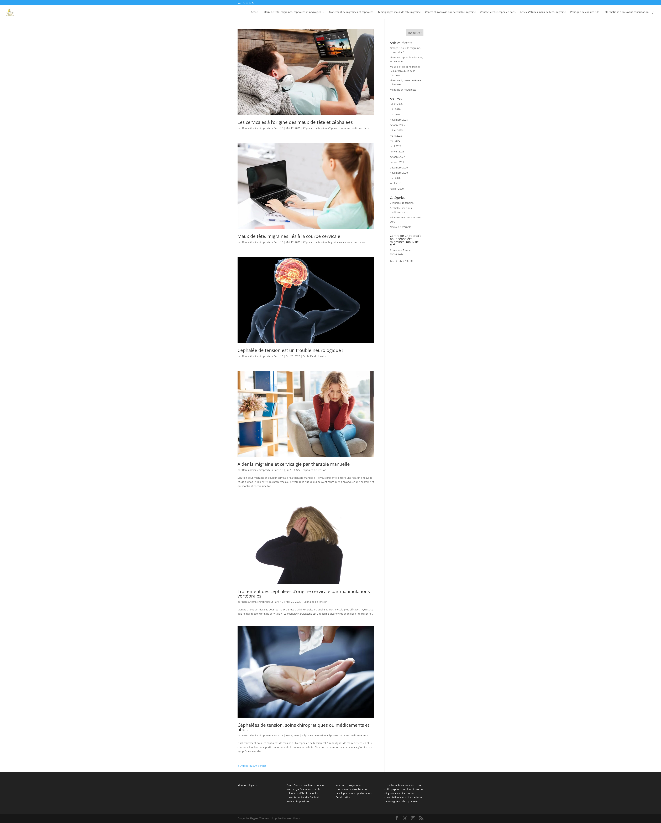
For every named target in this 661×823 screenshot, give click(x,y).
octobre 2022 (397, 156)
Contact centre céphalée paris (498, 12)
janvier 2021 (397, 162)
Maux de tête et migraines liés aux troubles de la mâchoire (405, 71)
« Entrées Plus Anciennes (252, 765)
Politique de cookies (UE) (584, 12)
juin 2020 (395, 178)
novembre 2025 (399, 119)
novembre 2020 (399, 172)
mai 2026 (395, 114)
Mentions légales (247, 784)
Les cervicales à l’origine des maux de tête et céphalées (295, 122)
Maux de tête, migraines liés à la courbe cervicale (289, 236)
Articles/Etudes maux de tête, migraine (543, 12)
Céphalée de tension (315, 128)
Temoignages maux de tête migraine (399, 12)
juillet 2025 (396, 130)
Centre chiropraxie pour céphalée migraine (450, 12)
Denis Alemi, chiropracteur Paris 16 (262, 128)
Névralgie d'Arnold (400, 227)
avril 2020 (395, 183)
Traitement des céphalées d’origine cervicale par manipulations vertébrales (304, 593)
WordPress (293, 818)
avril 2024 (395, 146)
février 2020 (397, 188)
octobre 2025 (397, 125)
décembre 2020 (399, 167)
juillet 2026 (396, 103)
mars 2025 (396, 135)
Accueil (255, 12)
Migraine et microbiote (403, 89)
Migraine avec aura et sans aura (346, 242)
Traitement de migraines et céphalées (351, 12)
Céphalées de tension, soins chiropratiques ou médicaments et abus (303, 727)
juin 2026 (395, 109)
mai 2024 (395, 141)
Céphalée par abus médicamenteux (348, 128)
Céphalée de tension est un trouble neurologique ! (290, 350)
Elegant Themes (259, 818)
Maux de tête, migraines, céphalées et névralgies (292, 12)
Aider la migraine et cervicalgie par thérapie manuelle (294, 464)
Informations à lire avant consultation (626, 12)
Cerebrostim (343, 797)
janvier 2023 (397, 151)
